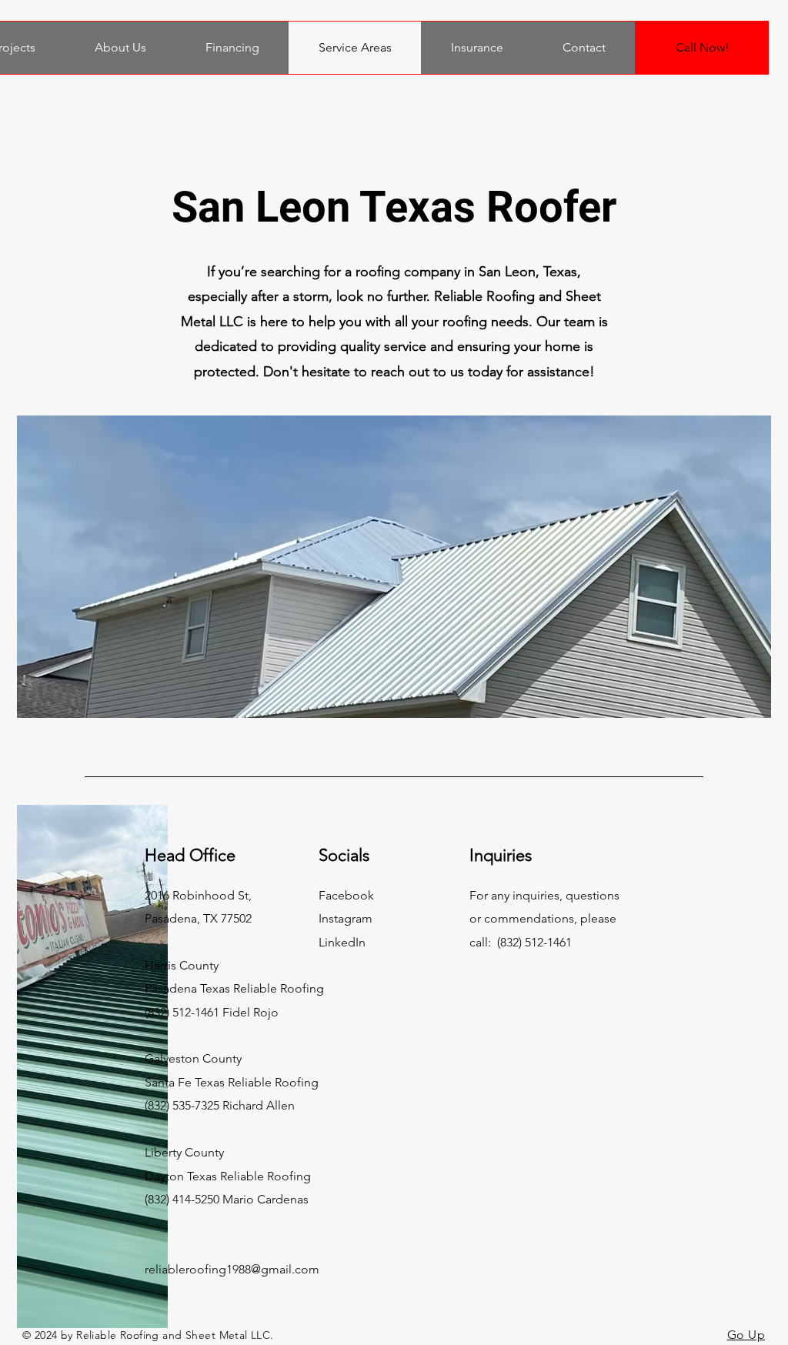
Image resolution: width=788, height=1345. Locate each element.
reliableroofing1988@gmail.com (232, 1269)
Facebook (346, 895)
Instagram (345, 918)
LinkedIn (342, 942)
